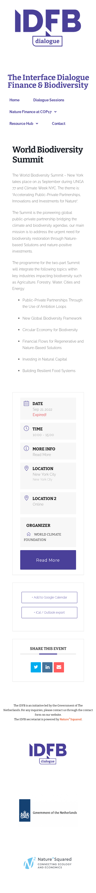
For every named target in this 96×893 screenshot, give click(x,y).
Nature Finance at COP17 (30, 112)
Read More (42, 455)
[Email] (59, 667)
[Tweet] (36, 667)
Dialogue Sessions (48, 100)
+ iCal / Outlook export (49, 612)
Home (14, 100)
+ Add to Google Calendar (49, 597)
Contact (58, 124)
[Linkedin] (47, 667)
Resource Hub (21, 124)
